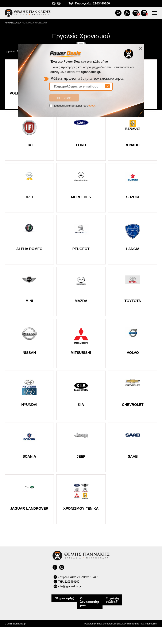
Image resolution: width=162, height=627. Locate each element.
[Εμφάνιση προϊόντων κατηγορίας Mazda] (81, 291)
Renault (132, 145)
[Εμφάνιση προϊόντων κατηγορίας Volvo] (132, 343)
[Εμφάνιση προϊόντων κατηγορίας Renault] (132, 135)
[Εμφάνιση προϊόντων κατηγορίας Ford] (81, 135)
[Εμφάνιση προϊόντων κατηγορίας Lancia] (132, 239)
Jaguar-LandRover (29, 509)
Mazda (81, 301)
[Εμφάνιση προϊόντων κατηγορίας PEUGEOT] (81, 239)
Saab (133, 457)
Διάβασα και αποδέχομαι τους (75, 105)
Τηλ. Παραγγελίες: (89, 3)
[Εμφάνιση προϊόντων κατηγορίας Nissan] (29, 343)
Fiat (29, 145)
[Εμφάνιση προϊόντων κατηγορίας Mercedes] (81, 187)
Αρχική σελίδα (13, 23)
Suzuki (132, 197)
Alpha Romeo (29, 249)
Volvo (133, 353)
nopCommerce (104, 623)
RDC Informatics (148, 623)
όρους (92, 105)
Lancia (132, 249)
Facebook (53, 3)
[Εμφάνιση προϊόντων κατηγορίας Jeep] (81, 447)
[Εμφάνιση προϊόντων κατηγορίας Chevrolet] (132, 395)
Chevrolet (132, 405)
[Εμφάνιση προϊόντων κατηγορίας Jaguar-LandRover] (29, 499)
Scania (29, 457)
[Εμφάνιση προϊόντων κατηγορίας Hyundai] (29, 395)
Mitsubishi (81, 353)
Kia (81, 405)
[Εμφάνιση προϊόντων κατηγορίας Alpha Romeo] (29, 239)
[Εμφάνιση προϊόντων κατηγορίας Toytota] (132, 291)
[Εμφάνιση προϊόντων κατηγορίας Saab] (132, 447)
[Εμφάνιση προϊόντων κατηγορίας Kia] (81, 395)
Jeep (81, 457)
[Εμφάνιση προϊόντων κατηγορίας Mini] (29, 291)
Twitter (59, 3)
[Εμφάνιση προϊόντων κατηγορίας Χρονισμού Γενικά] (81, 499)
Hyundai (29, 405)
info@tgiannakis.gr (69, 586)
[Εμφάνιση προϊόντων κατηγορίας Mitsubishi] (81, 343)
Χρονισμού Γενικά (81, 509)
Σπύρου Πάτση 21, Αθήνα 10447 (78, 577)
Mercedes (81, 197)
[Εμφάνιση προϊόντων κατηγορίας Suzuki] (132, 187)
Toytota (132, 301)
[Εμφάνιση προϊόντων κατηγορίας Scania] (29, 447)
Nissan (29, 353)
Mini (29, 301)
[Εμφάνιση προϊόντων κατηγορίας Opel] (29, 187)
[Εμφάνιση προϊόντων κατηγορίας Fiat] (29, 135)
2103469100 (68, 581)
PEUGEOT (80, 249)
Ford (81, 145)
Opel (29, 197)
